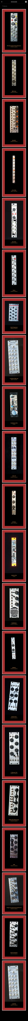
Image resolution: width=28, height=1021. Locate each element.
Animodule (14, 2)
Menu (2, 2)
